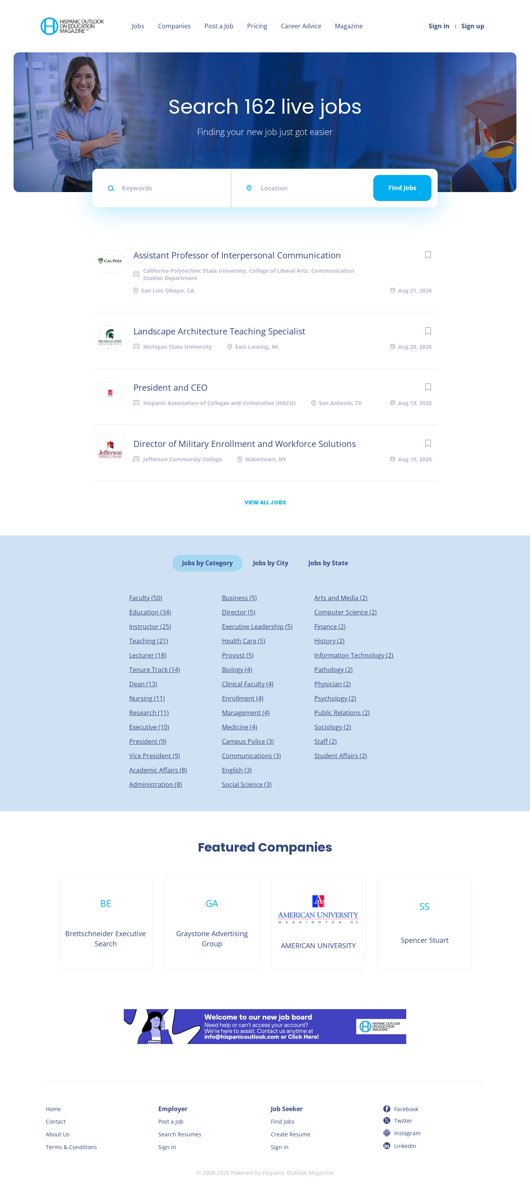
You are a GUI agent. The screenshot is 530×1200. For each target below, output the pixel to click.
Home (53, 1109)
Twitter (403, 1120)
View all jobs (265, 502)
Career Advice (301, 26)
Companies (174, 26)
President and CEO (170, 387)
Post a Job (219, 26)
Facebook (406, 1109)
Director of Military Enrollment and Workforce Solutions (244, 443)
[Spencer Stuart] (424, 922)
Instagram (407, 1133)
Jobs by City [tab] (270, 563)
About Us (57, 1134)
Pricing (257, 26)
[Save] (428, 254)
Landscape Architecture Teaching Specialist (219, 331)
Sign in (439, 26)
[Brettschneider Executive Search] (105, 922)
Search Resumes (179, 1134)
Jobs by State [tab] (328, 563)
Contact (56, 1121)
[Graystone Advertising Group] (212, 922)
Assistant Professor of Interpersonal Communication (237, 255)
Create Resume (290, 1134)
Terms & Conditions (71, 1147)
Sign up (472, 26)
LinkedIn (405, 1146)
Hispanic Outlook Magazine (298, 1172)
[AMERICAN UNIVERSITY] (318, 922)
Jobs (138, 26)
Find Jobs (402, 188)
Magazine (349, 26)
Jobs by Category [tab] (207, 563)
